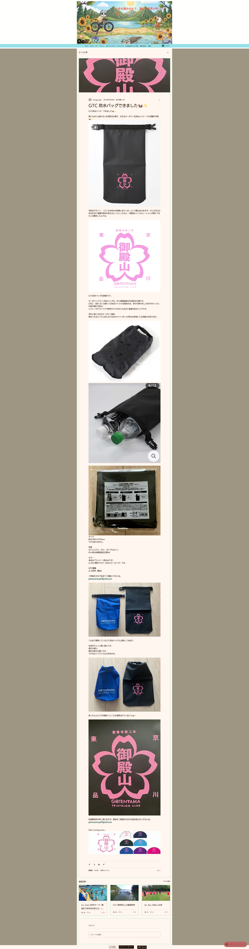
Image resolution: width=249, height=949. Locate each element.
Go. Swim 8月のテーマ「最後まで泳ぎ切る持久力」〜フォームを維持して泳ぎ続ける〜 (92, 907)
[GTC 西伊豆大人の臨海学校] (124, 893)
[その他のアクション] (159, 100)
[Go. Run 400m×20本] (156, 893)
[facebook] (167, 26)
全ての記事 (83, 52)
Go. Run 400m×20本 (153, 905)
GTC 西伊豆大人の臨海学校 (124, 905)
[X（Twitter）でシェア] (94, 864)
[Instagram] (170, 26)
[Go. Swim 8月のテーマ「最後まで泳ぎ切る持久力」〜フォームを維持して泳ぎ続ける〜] (93, 893)
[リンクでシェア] (104, 864)
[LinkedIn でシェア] (99, 864)
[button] (168, 52)
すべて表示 (166, 881)
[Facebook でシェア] (89, 864)
